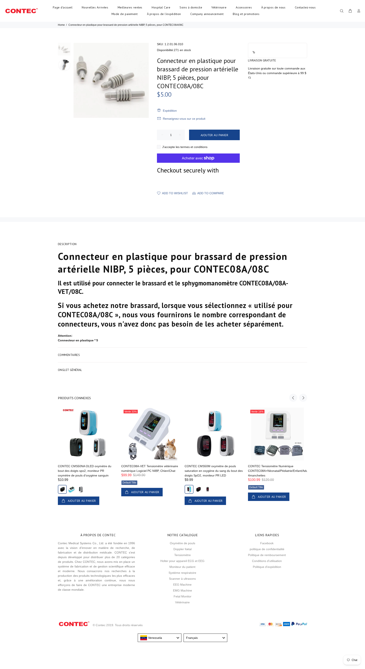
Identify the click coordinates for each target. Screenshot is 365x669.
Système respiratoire (182, 572)
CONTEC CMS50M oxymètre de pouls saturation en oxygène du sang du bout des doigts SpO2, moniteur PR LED (214, 470)
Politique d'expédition (267, 567)
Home (61, 24)
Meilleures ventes (130, 7)
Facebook (267, 543)
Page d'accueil (63, 7)
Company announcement (206, 14)
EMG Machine (182, 590)
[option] (64, 51)
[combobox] (159, 638)
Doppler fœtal (182, 549)
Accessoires (244, 7)
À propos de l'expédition (164, 14)
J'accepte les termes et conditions (184, 147)
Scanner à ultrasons (182, 578)
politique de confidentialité (267, 549)
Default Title (129, 482)
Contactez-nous (305, 7)
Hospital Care (161, 7)
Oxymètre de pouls (182, 543)
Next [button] (303, 398)
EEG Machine (182, 584)
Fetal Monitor (182, 596)
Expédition (170, 110)
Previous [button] (293, 398)
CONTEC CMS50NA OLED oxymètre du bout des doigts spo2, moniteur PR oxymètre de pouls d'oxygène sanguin (84, 470)
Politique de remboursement (267, 555)
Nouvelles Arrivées (95, 7)
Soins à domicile (191, 7)
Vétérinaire (218, 7)
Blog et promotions (246, 14)
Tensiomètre (182, 555)
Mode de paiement (125, 14)
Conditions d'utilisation (267, 561)
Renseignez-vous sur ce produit (184, 118)
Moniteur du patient (182, 567)
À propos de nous (273, 7)
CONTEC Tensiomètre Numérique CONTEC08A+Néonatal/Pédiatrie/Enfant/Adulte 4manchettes (279, 470)
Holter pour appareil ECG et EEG (182, 561)
